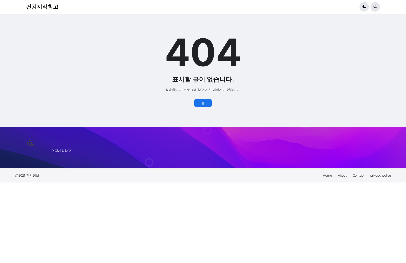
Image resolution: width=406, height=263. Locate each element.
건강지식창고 (42, 6)
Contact (358, 175)
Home (327, 175)
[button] (364, 7)
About (342, 175)
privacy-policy (380, 175)
